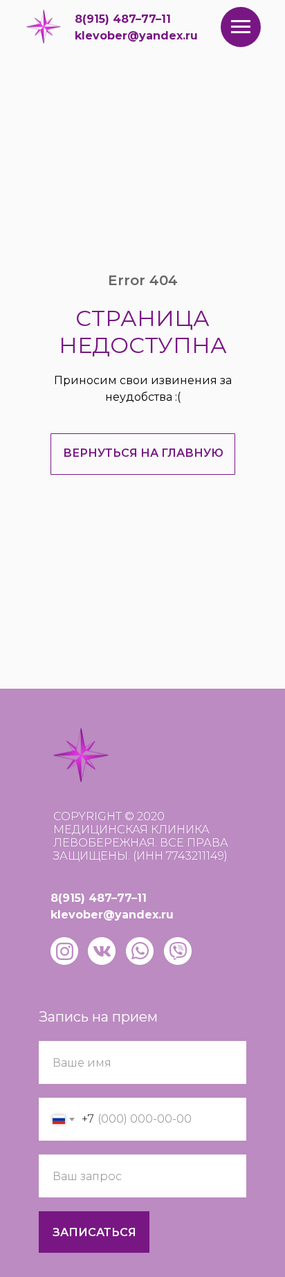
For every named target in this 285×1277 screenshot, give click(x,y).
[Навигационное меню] (240, 27)
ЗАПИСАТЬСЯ (94, 1232)
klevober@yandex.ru (136, 35)
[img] (43, 27)
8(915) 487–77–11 (123, 19)
